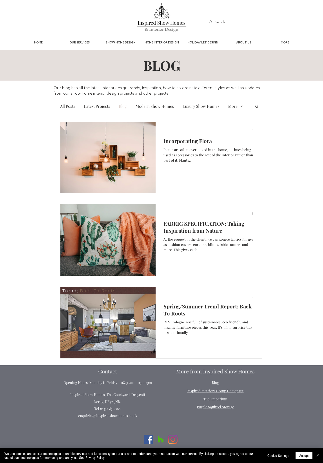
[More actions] (253, 130)
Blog (123, 106)
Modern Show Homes (155, 106)
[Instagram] (173, 439)
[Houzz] (160, 439)
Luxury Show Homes (201, 106)
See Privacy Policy (92, 457)
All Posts (67, 106)
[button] (257, 106)
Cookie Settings (278, 455)
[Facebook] (148, 439)
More (233, 106)
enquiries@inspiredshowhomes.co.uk (107, 415)
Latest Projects (97, 106)
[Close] (317, 455)
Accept (304, 455)
